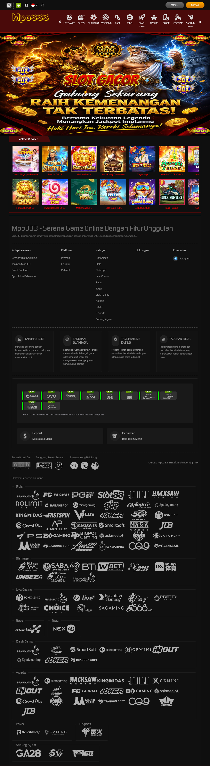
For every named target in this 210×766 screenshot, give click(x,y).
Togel (130, 23)
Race (117, 23)
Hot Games (69, 23)
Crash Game (142, 25)
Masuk (174, 5)
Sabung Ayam (190, 25)
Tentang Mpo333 (21, 264)
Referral (65, 270)
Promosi (65, 258)
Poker (166, 23)
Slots (81, 23)
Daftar (195, 5)
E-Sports (178, 23)
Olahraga (93, 23)
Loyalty (65, 264)
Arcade (154, 23)
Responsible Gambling (24, 258)
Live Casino (106, 23)
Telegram (185, 258)
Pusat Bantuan (20, 270)
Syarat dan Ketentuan (24, 276)
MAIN (28, 158)
